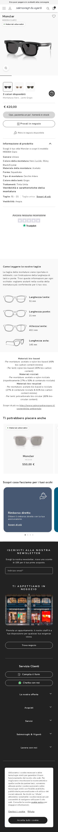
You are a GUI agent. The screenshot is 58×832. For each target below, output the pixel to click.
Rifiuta (31, 811)
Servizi (29, 721)
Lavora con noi (29, 747)
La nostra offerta (29, 694)
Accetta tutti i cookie (28, 820)
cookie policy (37, 802)
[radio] (7, 87)
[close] (54, 16)
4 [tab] (32, 534)
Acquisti (29, 707)
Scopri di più (44, 196)
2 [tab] (27, 534)
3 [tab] (30, 534)
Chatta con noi (31, 682)
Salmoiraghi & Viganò (29, 734)
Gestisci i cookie (16, 811)
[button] (53, 8)
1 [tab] (25, 534)
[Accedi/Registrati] (9, 9)
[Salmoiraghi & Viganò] (29, 8)
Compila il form (31, 674)
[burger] (4, 8)
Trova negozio (29, 645)
